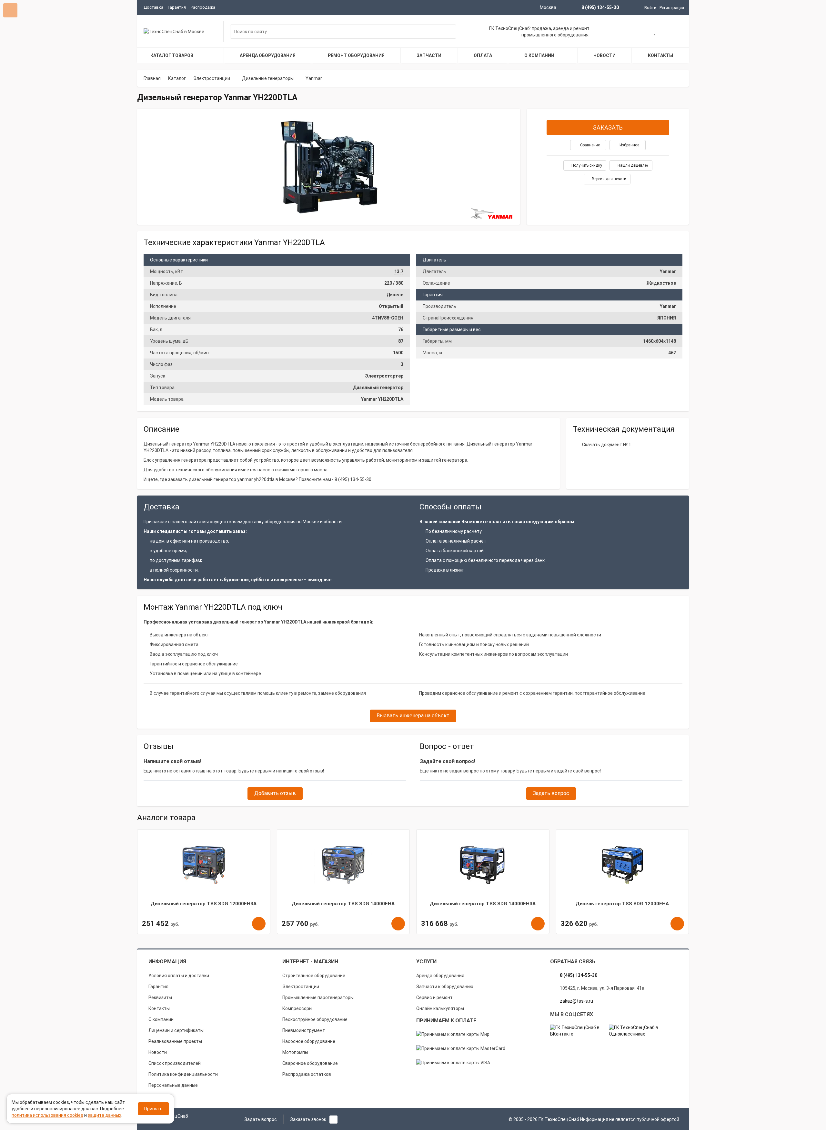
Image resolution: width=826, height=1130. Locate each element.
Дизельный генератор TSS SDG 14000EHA (343, 904)
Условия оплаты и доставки (178, 975)
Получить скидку (586, 165)
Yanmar (668, 306)
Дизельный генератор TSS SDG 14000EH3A (483, 904)
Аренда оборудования (440, 975)
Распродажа (203, 7)
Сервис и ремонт (434, 997)
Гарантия (177, 7)
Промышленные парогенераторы (318, 997)
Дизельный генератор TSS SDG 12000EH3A (204, 904)
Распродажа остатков (306, 1074)
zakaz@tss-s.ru (576, 1001)
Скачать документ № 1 (606, 444)
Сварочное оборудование (310, 1063)
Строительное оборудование (313, 975)
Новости (157, 1052)
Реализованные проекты (175, 1041)
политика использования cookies (47, 1115)
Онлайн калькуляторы (440, 1008)
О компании (161, 1019)
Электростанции (300, 986)
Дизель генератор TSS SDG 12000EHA (622, 904)
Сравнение (589, 145)
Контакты (159, 1008)
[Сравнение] (675, 32)
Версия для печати (608, 179)
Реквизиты (160, 997)
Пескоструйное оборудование (315, 1019)
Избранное (629, 145)
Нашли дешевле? (632, 165)
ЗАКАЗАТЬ (608, 127)
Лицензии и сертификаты (176, 1030)
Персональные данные (173, 1085)
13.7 (398, 271)
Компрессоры (297, 1008)
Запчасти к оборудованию (444, 986)
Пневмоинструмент (303, 1030)
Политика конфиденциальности (183, 1074)
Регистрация (672, 7)
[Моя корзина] (634, 32)
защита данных (104, 1115)
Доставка (153, 7)
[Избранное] (655, 32)
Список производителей (174, 1063)
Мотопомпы (295, 1052)
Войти (650, 7)
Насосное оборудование (308, 1041)
